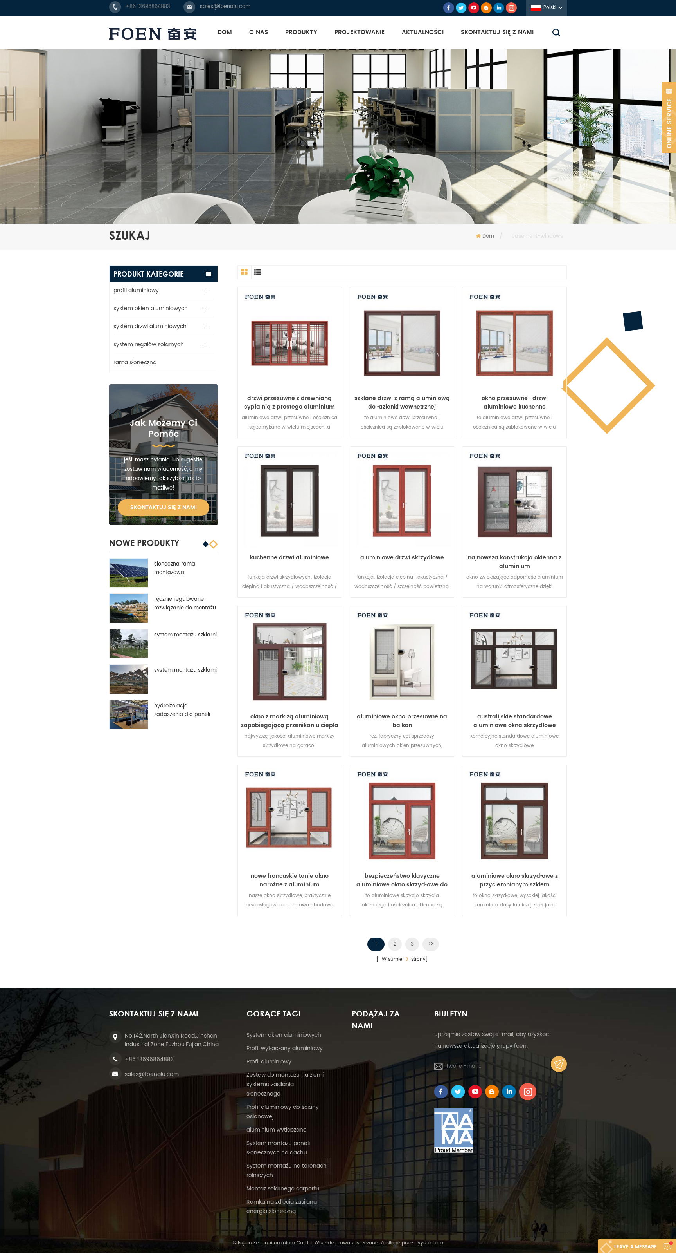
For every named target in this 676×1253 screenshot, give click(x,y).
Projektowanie (359, 32)
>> (430, 944)
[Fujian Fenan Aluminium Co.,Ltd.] (152, 34)
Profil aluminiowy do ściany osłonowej (282, 1112)
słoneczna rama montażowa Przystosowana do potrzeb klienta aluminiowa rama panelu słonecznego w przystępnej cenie (182, 568)
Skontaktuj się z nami (497, 32)
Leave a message (635, 1247)
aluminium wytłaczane (276, 1129)
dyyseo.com (429, 1243)
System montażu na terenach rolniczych (286, 1170)
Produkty (301, 32)
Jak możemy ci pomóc (163, 428)
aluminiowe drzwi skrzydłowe (402, 557)
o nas (258, 32)
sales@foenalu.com (225, 7)
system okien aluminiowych (150, 308)
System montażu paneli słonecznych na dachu (278, 1148)
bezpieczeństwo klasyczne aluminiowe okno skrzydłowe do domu (402, 880)
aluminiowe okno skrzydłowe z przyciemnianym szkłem (514, 880)
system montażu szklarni (185, 635)
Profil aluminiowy (268, 1061)
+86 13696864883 (148, 7)
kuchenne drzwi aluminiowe (289, 557)
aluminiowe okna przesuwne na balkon (402, 721)
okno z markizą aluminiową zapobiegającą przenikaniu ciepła (289, 721)
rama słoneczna (134, 362)
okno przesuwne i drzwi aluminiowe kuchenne (515, 402)
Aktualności (423, 32)
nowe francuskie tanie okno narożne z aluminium (290, 880)
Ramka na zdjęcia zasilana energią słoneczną (281, 1206)
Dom (225, 32)
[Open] (669, 117)
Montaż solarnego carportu (282, 1188)
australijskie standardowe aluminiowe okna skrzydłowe (514, 721)
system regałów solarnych (148, 344)
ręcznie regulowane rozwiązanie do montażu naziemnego (185, 604)
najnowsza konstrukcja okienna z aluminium (514, 562)
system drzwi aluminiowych (150, 326)
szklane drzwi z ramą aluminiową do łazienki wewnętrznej (402, 402)
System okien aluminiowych (283, 1035)
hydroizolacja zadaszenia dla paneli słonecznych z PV (182, 710)
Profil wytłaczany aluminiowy (284, 1048)
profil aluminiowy (136, 290)
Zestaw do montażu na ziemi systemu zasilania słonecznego (285, 1084)
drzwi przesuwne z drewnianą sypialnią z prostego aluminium (289, 402)
